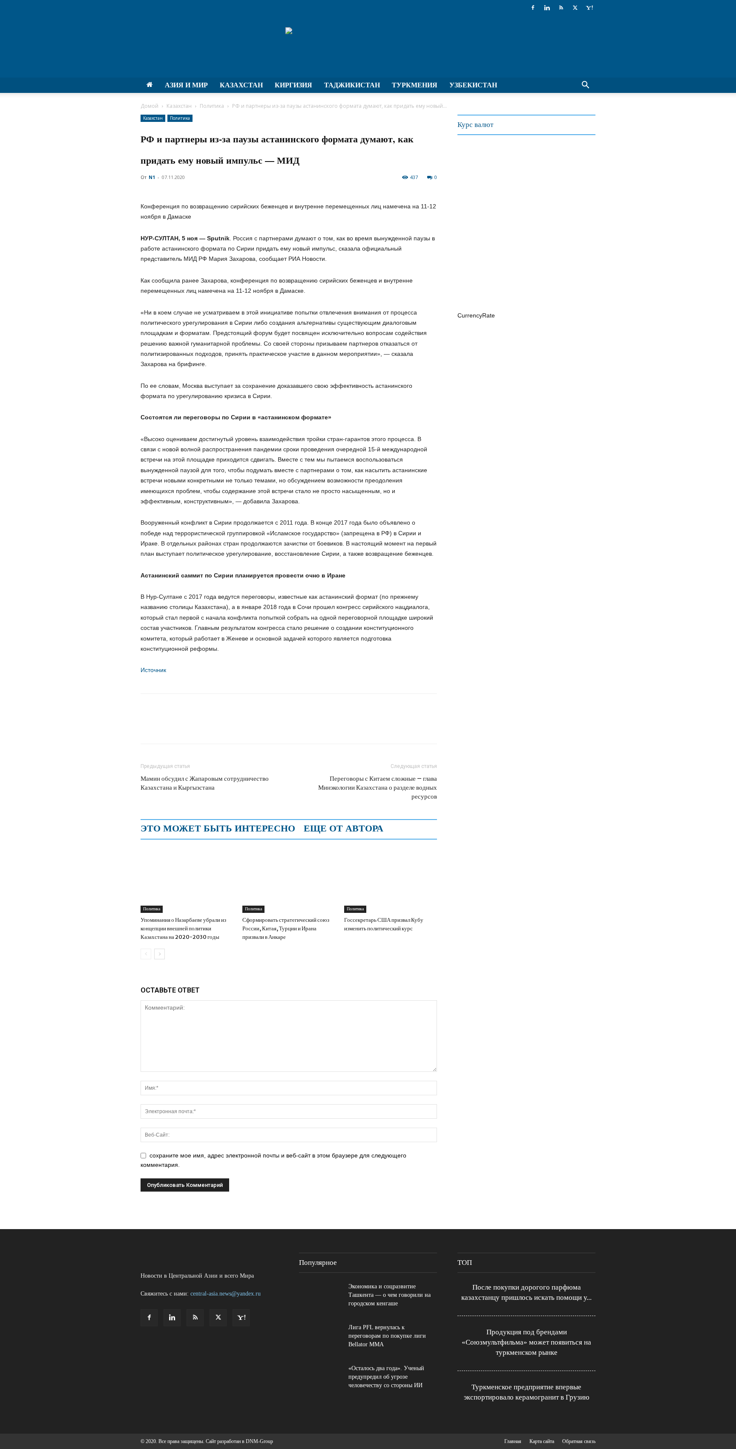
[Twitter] (575, 7)
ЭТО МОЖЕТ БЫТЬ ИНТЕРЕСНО (218, 828)
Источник (153, 670)
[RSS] (561, 7)
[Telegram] (207, 726)
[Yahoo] (589, 7)
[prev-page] (146, 954)
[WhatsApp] (188, 726)
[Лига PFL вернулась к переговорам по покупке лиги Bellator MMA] (320, 1338)
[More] (247, 726)
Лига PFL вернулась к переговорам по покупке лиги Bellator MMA (387, 1336)
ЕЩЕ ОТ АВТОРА (343, 828)
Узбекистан (473, 85)
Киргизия (293, 85)
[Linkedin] (546, 7)
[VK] (227, 726)
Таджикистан (352, 85)
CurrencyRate (476, 315)
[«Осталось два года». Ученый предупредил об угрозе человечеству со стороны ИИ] (320, 1379)
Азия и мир (186, 85)
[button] (585, 86)
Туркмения (414, 85)
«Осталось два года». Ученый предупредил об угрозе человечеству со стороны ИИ (386, 1376)
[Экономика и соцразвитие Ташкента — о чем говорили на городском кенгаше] (320, 1297)
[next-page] (159, 954)
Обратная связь (578, 1441)
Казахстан (241, 85)
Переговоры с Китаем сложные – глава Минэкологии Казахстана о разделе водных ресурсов (377, 787)
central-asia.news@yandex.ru (225, 1293)
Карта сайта (541, 1441)
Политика (212, 106)
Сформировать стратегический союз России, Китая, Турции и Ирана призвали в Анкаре (285, 928)
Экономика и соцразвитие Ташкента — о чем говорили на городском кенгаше (389, 1295)
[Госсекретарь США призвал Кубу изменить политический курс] (390, 881)
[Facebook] (532, 7)
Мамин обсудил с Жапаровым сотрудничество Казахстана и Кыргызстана (205, 782)
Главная (512, 1441)
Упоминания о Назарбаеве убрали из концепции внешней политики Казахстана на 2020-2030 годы (183, 928)
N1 (152, 177)
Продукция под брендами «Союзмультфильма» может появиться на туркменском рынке (526, 1342)
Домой (149, 106)
